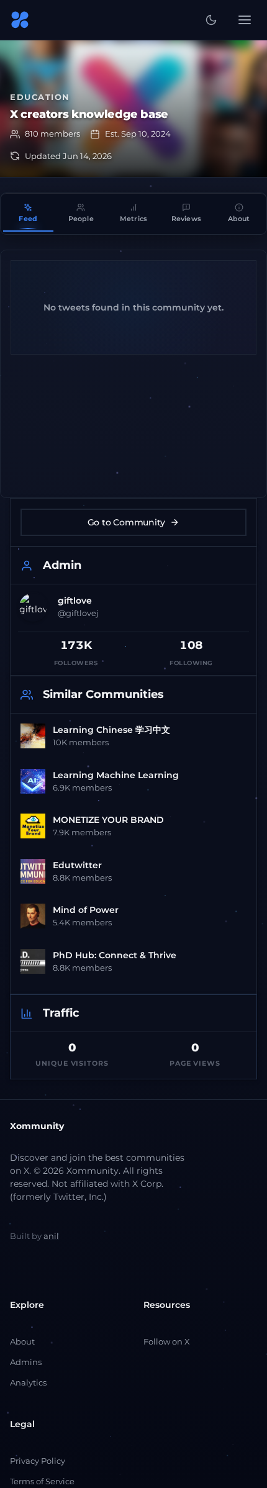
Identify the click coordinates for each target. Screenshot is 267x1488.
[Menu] (244, 19)
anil (51, 1236)
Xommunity (37, 1126)
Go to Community (126, 522)
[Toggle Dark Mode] (211, 20)
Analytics (28, 1382)
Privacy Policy (37, 1461)
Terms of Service (42, 1481)
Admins (26, 1362)
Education (40, 97)
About (22, 1341)
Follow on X (166, 1341)
